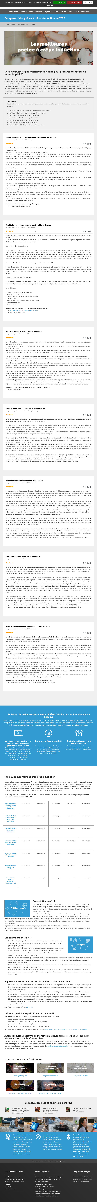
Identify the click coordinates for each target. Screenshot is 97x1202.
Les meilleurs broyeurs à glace (43, 1184)
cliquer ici (29, 1007)
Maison (63, 11)
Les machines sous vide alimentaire (20, 1093)
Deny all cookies (75, 2)
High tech (48, 11)
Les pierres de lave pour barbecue (50, 1093)
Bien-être (38, 11)
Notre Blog (7, 1184)
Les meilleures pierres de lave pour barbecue (47, 1193)
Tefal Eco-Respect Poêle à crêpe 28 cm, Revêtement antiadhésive (29, 111)
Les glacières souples (81, 1076)
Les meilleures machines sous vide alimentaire (48, 1191)
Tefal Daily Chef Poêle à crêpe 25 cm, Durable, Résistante (27, 113)
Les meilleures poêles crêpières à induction (47, 1196)
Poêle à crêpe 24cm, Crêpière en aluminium (23, 122)
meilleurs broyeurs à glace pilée (57, 1046)
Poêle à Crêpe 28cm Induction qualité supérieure (25, 118)
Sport (77, 11)
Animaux (23, 11)
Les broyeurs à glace (20, 1076)
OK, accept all (60, 2)
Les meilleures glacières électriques (44, 1186)
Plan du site (7, 1186)
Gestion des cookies (10, 1189)
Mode (70, 11)
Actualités (85, 11)
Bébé (31, 11)
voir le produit (26, 803)
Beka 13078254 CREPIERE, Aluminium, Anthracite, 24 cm (27, 125)
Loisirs (56, 11)
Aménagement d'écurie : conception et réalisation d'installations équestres (50, 1110)
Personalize (88, 2)
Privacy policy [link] (48, 5)
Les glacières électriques (50, 1076)
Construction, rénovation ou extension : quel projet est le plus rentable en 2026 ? (21, 1110)
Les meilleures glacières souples (43, 1189)
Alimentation (13, 11)
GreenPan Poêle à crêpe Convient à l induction (24, 120)
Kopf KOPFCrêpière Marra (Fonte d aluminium (24, 115)
